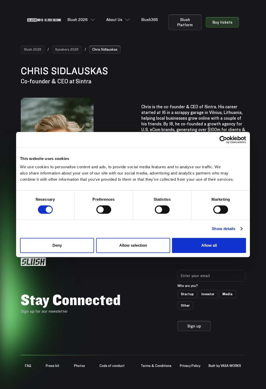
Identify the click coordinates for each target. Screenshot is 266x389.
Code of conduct (112, 366)
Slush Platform (185, 22)
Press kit (52, 366)
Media (227, 294)
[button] (81, 20)
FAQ (28, 366)
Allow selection (133, 245)
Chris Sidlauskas (104, 49)
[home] (44, 19)
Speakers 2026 (66, 49)
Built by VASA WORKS (225, 366)
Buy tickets (222, 22)
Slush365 (149, 19)
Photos (79, 366)
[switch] (103, 209)
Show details (223, 228)
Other (185, 305)
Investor (208, 294)
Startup (187, 294)
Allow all (209, 245)
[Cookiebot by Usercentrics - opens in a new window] (223, 140)
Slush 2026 (32, 49)
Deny (57, 245)
